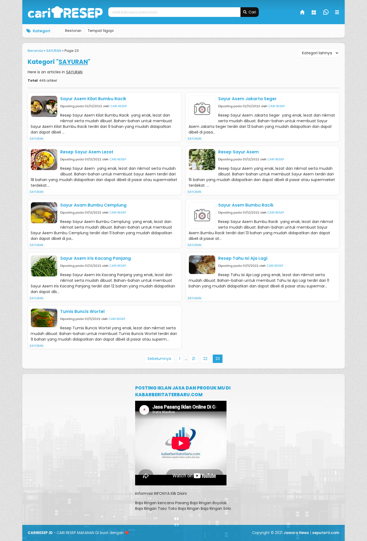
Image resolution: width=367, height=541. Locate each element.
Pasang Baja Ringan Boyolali (200, 503)
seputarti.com (325, 532)
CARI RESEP (118, 106)
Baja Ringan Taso (151, 508)
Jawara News (296, 532)
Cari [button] (251, 12)
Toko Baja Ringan (184, 508)
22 (205, 358)
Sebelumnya (159, 358)
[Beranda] (302, 13)
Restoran (73, 30)
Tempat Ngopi (101, 30)
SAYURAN (36, 139)
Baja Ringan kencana (154, 503)
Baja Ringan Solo (216, 508)
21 (193, 358)
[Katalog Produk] (314, 13)
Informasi (144, 493)
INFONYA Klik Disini (170, 493)
